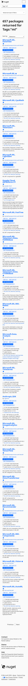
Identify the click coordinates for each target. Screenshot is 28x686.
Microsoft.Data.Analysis (10, 335)
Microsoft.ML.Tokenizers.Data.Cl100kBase (10, 271)
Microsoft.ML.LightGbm (9, 155)
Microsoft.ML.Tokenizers (9, 126)
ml (6, 200)
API (12, 412)
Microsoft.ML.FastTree (13, 212)
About (14, 675)
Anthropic (16, 412)
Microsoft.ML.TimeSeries (9, 368)
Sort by (5, 36)
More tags (16, 358)
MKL (4, 325)
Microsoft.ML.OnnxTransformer (11, 477)
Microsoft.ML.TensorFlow (9, 450)
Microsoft (17, 45)
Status (3, 645)
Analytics (10, 358)
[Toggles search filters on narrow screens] (24, 12)
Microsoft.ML (9, 73)
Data (21, 355)
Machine (12, 59)
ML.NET (6, 59)
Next (18, 624)
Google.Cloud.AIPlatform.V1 (9, 181)
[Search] (24, 6)
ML (9, 59)
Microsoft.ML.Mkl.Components (11, 534)
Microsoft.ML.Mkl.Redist (11, 304)
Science (5, 357)
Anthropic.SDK (9, 396)
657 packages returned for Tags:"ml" (13, 25)
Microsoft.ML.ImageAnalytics (10, 424)
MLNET (21, 45)
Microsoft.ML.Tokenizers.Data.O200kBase (10, 238)
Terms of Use (21, 675)
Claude (6, 412)
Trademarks (12, 679)
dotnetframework (9, 45)
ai (4, 200)
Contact (4, 637)
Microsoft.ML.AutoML (13, 586)
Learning (17, 59)
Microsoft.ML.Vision (12, 561)
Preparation (16, 357)
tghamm (7, 398)
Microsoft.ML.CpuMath (13, 100)
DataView (5, 358)
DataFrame (10, 357)
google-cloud (8, 186)
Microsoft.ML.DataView (9, 40)
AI (8, 412)
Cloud (12, 200)
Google (9, 200)
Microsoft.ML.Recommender (9, 506)
